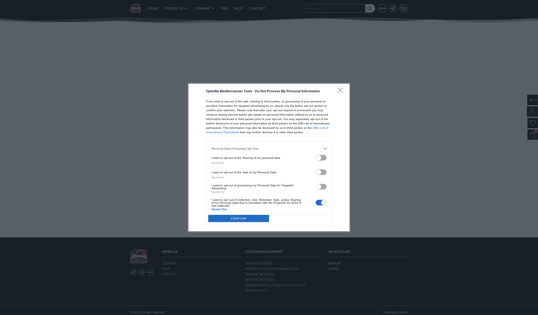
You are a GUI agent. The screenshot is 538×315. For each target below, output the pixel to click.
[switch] (321, 158)
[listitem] (269, 148)
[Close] (342, 91)
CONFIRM (239, 218)
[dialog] (269, 157)
